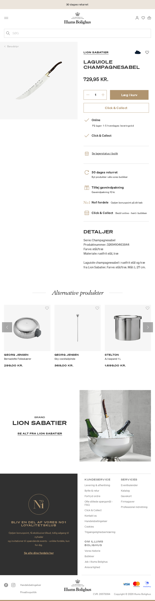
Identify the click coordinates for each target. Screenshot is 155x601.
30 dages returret (77, 4)
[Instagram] (13, 585)
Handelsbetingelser (96, 521)
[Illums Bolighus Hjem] (77, 18)
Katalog (125, 490)
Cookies (89, 526)
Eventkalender (129, 485)
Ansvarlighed (92, 567)
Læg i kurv (129, 95)
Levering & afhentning (97, 485)
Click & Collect (116, 108)
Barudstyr (13, 46)
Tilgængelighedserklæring (100, 532)
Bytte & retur (92, 490)
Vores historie (92, 551)
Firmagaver (128, 501)
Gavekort (126, 496)
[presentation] (7, 327)
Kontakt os (91, 515)
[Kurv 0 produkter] (149, 17)
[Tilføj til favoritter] (47, 308)
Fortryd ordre (92, 496)
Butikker (89, 556)
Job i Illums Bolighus (96, 561)
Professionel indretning (134, 507)
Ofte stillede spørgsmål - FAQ (99, 503)
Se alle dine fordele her (39, 553)
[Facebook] (6, 585)
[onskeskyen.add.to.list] (137, 52)
